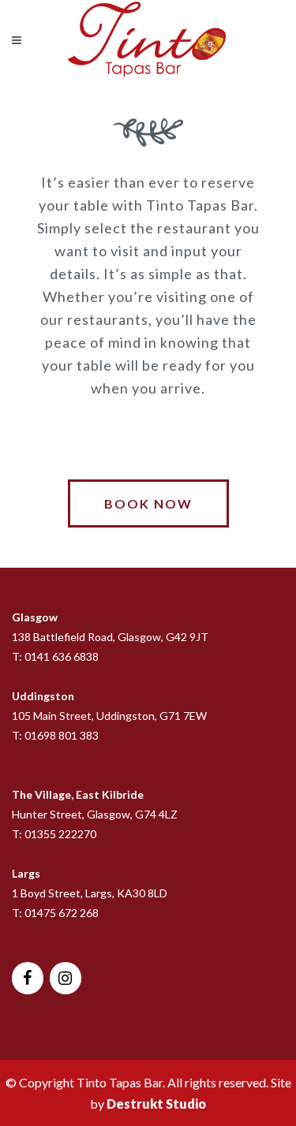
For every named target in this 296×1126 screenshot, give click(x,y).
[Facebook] (27, 978)
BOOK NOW (148, 503)
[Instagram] (65, 978)
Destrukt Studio (156, 1103)
